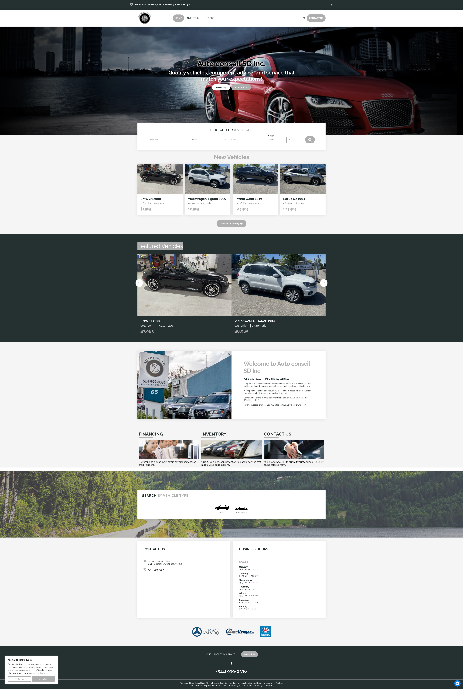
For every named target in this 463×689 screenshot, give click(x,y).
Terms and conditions (40, 673)
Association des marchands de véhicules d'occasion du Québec (254, 683)
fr (304, 18)
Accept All (43, 679)
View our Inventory (230, 223)
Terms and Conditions (190, 683)
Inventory (193, 18)
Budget (271, 135)
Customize (19, 679)
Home (178, 18)
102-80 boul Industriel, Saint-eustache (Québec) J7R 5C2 (162, 5)
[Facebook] (332, 5)
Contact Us (316, 18)
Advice (210, 18)
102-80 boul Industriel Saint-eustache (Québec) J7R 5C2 (165, 562)
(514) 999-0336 (156, 569)
